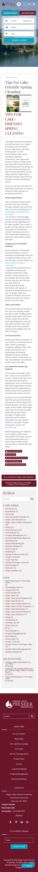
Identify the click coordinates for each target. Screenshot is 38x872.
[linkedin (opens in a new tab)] (21, 822)
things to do (10, 642)
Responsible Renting (13, 544)
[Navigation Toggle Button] (19, 4)
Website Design (11, 865)
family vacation (11, 593)
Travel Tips (9, 560)
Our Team (19, 749)
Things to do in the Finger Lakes (18, 644)
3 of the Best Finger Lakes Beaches (20, 477)
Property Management (14, 451)
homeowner (10, 620)
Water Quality (10, 565)
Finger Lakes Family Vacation (16, 604)
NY (6, 628)
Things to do (10, 557)
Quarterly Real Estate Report (16, 538)
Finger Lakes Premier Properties (17, 458)
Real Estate (9, 541)
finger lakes (11, 454)
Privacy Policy (19, 759)
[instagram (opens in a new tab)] (27, 822)
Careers (19, 764)
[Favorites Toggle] (34, 4)
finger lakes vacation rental (16, 612)
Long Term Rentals (19, 769)
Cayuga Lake (10, 590)
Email (8, 840)
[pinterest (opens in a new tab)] (16, 822)
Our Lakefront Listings (19, 744)
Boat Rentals (10, 512)
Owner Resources (12, 530)
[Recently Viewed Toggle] (29, 4)
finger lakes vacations (14, 615)
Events (8, 514)
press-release (10, 631)
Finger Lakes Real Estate (15, 609)
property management (14, 461)
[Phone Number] (24, 4)
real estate (9, 636)
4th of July (9, 509)
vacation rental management (16, 464)
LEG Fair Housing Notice (19, 754)
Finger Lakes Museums (14, 520)
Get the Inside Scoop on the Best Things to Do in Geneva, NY (18, 484)
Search (7, 499)
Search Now (19, 40)
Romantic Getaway (12, 546)
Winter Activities (11, 571)
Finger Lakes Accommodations (17, 598)
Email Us (19, 815)
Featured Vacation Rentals (15, 517)
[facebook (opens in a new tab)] (10, 822)
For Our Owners (19, 734)
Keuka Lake (9, 625)
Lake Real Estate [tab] (27, 13)
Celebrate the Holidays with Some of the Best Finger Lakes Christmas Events (19, 670)
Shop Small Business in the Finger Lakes (19, 678)
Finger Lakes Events (13, 601)
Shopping (9, 552)
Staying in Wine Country (14, 554)
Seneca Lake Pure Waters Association (15, 264)
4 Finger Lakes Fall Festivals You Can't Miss (18, 663)
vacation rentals (11, 652)
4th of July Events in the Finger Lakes (17, 582)
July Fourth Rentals (19, 779)
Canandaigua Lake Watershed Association (17, 213)
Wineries (8, 568)
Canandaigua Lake (12, 587)
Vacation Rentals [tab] (10, 13)
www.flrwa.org (10, 427)
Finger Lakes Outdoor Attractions (18, 523)
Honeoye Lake (11, 623)
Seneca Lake (10, 549)
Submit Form (19, 846)
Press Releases (11, 533)
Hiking (7, 527)
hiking (7, 617)
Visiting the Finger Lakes (15, 563)
